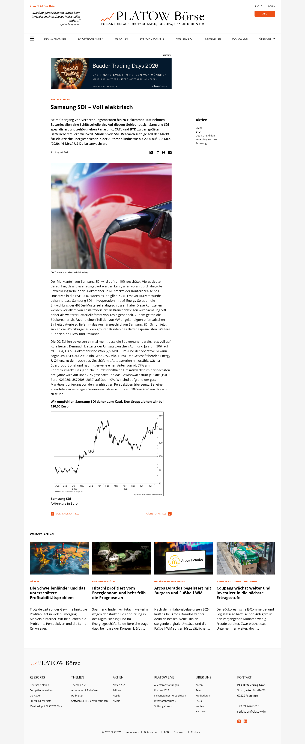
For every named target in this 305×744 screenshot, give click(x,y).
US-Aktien (121, 38)
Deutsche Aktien (55, 38)
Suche (258, 6)
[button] (151, 152)
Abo (264, 13)
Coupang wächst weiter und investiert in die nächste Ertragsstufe (243, 592)
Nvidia (116, 701)
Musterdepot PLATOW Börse (46, 706)
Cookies (195, 732)
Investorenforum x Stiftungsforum (165, 703)
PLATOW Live (240, 38)
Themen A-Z (78, 685)
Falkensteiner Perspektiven (170, 695)
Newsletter (213, 38)
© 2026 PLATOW (111, 732)
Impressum (132, 732)
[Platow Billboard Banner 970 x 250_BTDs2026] (111, 73)
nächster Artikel (156, 513)
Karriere (200, 711)
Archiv (199, 685)
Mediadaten (203, 695)
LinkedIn (245, 721)
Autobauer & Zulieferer (85, 690)
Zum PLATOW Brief (43, 6)
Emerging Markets (151, 38)
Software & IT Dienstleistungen (89, 701)
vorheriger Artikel (67, 513)
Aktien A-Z (119, 685)
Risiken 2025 (161, 690)
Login (271, 6)
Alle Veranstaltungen (166, 685)
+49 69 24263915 (248, 706)
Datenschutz (151, 732)
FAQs (199, 701)
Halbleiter (77, 695)
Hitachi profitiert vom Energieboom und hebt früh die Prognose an (119, 592)
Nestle (116, 695)
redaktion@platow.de (251, 711)
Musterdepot (185, 38)
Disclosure (180, 732)
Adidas (117, 690)
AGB (166, 732)
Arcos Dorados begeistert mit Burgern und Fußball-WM (182, 590)
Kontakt (200, 706)
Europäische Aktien (90, 38)
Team (199, 690)
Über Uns (265, 38)
